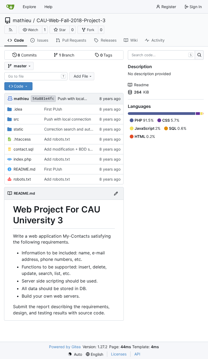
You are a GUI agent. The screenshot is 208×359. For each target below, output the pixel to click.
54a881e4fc (43, 99)
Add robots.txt (57, 139)
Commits (27, 55)
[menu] (75, 354)
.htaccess (22, 139)
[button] (30, 30)
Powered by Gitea (65, 346)
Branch (66, 55)
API (137, 354)
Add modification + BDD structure (74, 149)
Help (48, 6)
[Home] (10, 7)
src (16, 119)
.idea (18, 109)
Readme (141, 84)
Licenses (118, 354)
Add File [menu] (81, 76)
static (18, 129)
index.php (22, 159)
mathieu (22, 20)
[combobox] (35, 76)
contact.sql (23, 149)
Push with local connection (81, 98)
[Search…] (199, 55)
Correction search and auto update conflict (82, 129)
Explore (29, 6)
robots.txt (22, 179)
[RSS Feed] (10, 30)
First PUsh (53, 109)
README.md (24, 169)
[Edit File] (116, 193)
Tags (106, 55)
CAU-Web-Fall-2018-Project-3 (71, 20)
